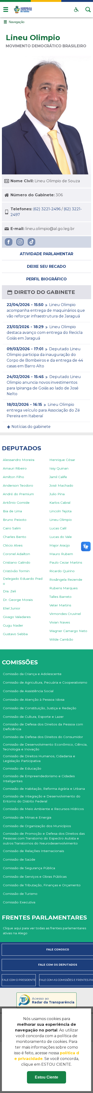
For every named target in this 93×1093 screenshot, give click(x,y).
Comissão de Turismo (20, 894)
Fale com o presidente (19, 980)
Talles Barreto (60, 597)
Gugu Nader (13, 625)
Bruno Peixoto (14, 520)
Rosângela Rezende (65, 579)
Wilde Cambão (61, 639)
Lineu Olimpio (60, 520)
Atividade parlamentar (46, 254)
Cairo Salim (12, 528)
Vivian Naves (59, 622)
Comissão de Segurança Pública (29, 868)
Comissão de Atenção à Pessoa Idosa (33, 699)
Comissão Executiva (19, 902)
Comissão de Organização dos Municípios (37, 826)
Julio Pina (57, 494)
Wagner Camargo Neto (68, 631)
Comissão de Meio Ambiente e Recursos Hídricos (43, 809)
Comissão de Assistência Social (28, 691)
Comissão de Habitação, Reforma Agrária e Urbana (44, 789)
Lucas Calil (57, 528)
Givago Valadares (17, 617)
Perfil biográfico (46, 279)
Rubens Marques (63, 588)
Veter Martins (60, 605)
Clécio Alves (12, 545)
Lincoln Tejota (60, 511)
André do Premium (18, 494)
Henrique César (62, 460)
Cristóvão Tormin (16, 571)
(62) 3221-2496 (47, 209)
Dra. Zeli (9, 591)
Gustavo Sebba (15, 634)
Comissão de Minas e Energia (27, 817)
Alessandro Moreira (18, 460)
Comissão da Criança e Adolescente (32, 674)
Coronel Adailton (16, 554)
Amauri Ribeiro (15, 468)
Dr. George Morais (18, 600)
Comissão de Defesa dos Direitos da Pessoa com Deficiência (43, 726)
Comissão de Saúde (19, 859)
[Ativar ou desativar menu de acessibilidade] (76, 9)
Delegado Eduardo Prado (22, 581)
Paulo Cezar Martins (65, 562)
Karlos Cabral (59, 502)
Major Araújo (59, 545)
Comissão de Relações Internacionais (33, 851)
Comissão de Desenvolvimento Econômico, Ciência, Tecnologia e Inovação (45, 747)
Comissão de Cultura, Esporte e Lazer (33, 717)
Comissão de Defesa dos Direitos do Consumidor (43, 737)
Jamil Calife (58, 477)
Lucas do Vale (60, 537)
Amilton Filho (13, 477)
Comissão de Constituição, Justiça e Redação (39, 708)
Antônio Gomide (16, 502)
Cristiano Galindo (16, 562)
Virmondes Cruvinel (65, 614)
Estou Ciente (46, 1077)
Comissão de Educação (22, 768)
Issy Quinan (58, 468)
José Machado (61, 485)
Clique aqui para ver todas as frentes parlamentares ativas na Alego (44, 930)
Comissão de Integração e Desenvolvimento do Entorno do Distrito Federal (41, 798)
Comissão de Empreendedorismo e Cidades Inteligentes (39, 778)
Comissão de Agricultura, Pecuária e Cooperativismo (45, 682)
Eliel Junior (11, 608)
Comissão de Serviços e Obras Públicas (35, 876)
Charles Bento (14, 537)
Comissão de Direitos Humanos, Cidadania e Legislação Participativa (39, 758)
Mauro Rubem (61, 554)
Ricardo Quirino (62, 571)
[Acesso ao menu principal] (6, 9)
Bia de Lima (12, 511)
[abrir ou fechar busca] (88, 9)
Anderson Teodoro (18, 485)
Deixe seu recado (46, 266)
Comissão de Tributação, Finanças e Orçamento (42, 885)
